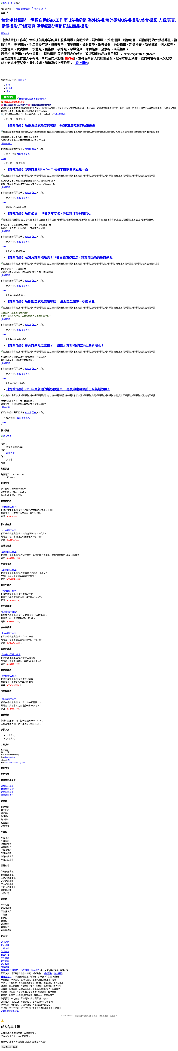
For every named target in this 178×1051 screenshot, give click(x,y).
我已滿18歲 (6, 1047)
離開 (15, 1047)
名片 (8, 91)
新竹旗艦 (5, 958)
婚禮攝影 (58, 973)
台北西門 (5, 942)
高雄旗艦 (5, 967)
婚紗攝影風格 (7, 786)
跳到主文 (5, 33)
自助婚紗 (25, 970)
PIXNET (69, 1016)
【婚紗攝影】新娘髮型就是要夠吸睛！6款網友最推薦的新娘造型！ (52, 125)
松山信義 (5, 945)
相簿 (8, 85)
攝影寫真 (22, 80)
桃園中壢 (5, 955)
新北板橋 (5, 951)
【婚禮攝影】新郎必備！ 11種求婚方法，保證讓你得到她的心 (48, 213)
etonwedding (9, 757)
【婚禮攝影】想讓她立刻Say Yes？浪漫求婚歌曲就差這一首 (47, 169)
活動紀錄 (5, 1011)
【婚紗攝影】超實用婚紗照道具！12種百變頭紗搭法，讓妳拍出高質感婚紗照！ (61, 257)
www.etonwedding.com (15, 762)
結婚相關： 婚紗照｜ (11, 970)
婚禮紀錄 (48, 973)
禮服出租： (6, 977)
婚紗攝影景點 (7, 789)
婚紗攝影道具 (23, 154)
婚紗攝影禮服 (7, 792)
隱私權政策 (103, 1016)
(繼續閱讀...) (6, 143)
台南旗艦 (5, 964)
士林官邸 (5, 948)
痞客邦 (28, 149)
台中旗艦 (5, 961)
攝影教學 (14, 1011)
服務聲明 (113, 1016)
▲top (3, 158)
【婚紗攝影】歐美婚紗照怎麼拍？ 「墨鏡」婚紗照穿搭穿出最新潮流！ (55, 345)
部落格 (9, 88)
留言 (34, 149)
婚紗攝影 (35, 970)
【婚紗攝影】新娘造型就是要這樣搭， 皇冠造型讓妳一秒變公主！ (52, 301)
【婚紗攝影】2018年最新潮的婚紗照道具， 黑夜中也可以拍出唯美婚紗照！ (58, 389)
